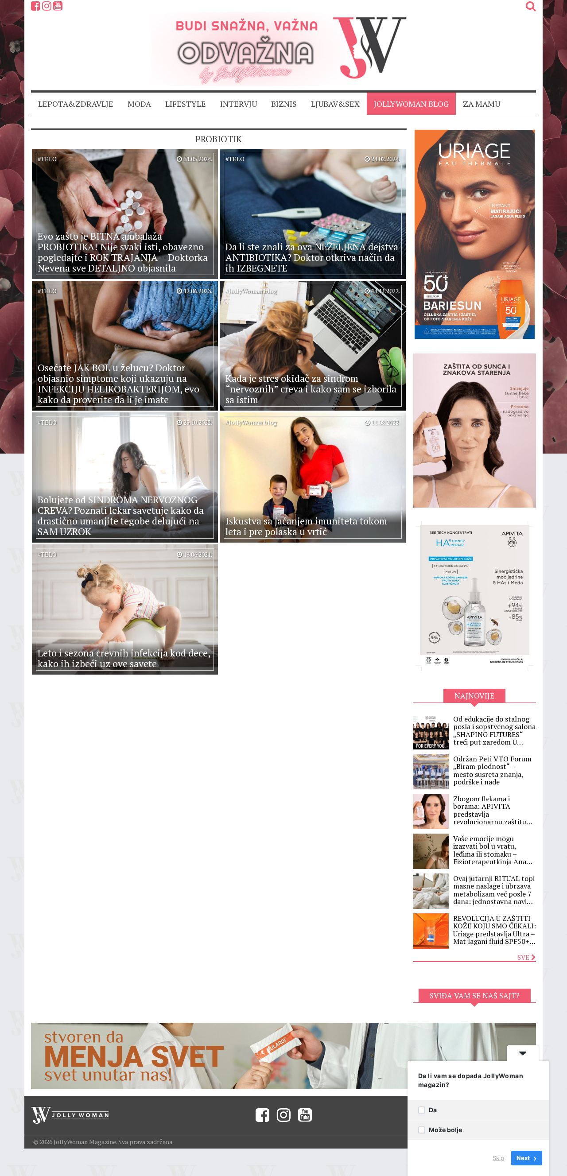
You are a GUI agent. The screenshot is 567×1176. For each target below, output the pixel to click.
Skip (498, 1157)
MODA (139, 103)
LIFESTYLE (185, 103)
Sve (524, 957)
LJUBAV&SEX (335, 103)
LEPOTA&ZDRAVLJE (75, 103)
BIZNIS (284, 103)
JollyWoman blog (411, 103)
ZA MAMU (481, 103)
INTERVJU (238, 103)
